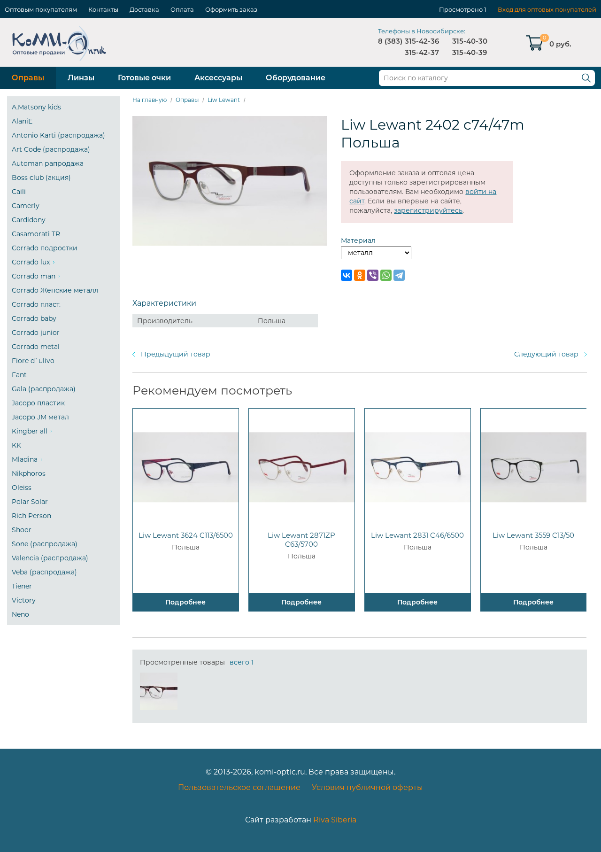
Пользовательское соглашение (239, 787)
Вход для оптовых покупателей (547, 9)
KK (16, 445)
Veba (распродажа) (44, 572)
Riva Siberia (334, 819)
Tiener (22, 586)
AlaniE (22, 121)
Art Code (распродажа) (51, 149)
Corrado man (33, 276)
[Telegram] (399, 275)
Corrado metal (36, 346)
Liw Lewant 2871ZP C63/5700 (301, 540)
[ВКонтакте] (346, 275)
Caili (19, 191)
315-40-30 (469, 41)
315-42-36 (422, 41)
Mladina (25, 459)
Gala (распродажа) (44, 389)
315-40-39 (469, 52)
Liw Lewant (224, 99)
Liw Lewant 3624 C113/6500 (186, 535)
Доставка (144, 9)
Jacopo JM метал (40, 417)
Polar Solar (30, 501)
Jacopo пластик (38, 403)
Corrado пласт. (36, 304)
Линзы (81, 77)
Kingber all (29, 431)
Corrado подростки (44, 248)
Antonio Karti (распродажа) (58, 135)
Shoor (21, 530)
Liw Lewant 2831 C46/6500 (417, 535)
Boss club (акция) (41, 177)
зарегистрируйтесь (428, 210)
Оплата (182, 9)
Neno (20, 614)
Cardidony (29, 220)
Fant (19, 375)
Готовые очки (144, 77)
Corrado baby (34, 318)
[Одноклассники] (359, 275)
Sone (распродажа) (44, 544)
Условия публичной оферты (367, 787)
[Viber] (372, 275)
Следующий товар (546, 354)
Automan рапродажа (48, 163)
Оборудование (295, 77)
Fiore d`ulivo (33, 360)
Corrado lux (31, 262)
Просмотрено (461, 9)
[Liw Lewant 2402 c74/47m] (158, 691)
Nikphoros (29, 473)
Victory (24, 600)
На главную (149, 99)
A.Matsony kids (36, 107)
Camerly (25, 205)
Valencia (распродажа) (50, 558)
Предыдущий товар (175, 354)
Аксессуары (218, 77)
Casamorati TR (36, 234)
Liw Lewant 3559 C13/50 (533, 535)
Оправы (28, 77)
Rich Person (31, 515)
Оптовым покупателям (41, 9)
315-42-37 (422, 52)
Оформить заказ (231, 9)
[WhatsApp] (386, 275)
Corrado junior (36, 332)
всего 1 (242, 662)
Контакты (103, 9)
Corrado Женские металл (55, 290)
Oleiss (21, 487)
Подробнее (185, 602)
